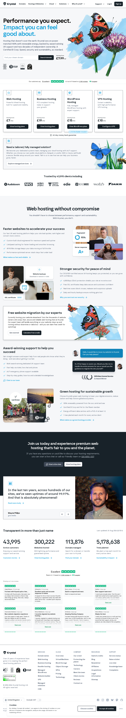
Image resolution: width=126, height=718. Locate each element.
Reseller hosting (44, 666)
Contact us (78, 683)
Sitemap (94, 680)
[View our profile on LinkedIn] (107, 700)
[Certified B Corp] (4, 66)
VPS (39, 680)
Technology (60, 677)
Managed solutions (41, 684)
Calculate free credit (31, 333)
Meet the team (79, 672)
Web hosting (43, 659)
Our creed (78, 656)
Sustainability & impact (105, 558)
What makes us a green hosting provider (75, 420)
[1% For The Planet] (13, 66)
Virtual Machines (62, 659)
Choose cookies (86, 709)
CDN (39, 689)
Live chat (112, 663)
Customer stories (10, 558)
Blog (93, 659)
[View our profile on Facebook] (98, 700)
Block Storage (61, 663)
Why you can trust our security (72, 297)
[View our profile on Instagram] (103, 700)
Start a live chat (55, 464)
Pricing (58, 674)
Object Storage (62, 666)
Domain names (43, 656)
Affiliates (95, 666)
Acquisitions (96, 670)
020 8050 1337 (87, 456)
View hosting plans (73, 464)
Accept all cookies (106, 709)
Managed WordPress (42, 671)
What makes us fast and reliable (15, 257)
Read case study (14, 503)
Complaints (113, 670)
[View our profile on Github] (121, 700)
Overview (60, 656)
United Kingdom (14, 700)
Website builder (44, 676)
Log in (109, 4)
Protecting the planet (79, 660)
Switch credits (97, 656)
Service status (115, 656)
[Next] (68, 514)
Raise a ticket (114, 659)
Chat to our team (13, 380)
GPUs (58, 670)
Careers (77, 669)
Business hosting (44, 663)
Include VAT (31, 700)
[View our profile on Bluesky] (112, 700)
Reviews (77, 680)
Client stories (79, 676)
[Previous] (62, 514)
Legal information (96, 675)
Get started (14, 333)
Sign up (118, 4)
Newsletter (96, 663)
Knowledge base (115, 666)
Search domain (46, 57)
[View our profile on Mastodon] (117, 700)
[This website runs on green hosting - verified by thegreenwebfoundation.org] (9, 678)
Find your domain (72, 558)
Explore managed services (18, 164)
